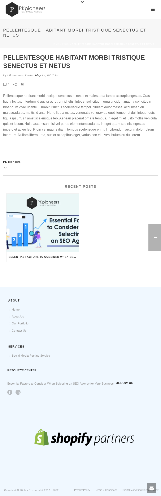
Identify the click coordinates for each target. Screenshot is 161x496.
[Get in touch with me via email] (5, 168)
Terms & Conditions (106, 490)
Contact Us (19, 330)
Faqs (65, 44)
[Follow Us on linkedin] (18, 392)
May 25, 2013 (44, 75)
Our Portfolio (20, 323)
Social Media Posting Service (31, 355)
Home (55, 44)
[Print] (24, 84)
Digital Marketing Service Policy (140, 490)
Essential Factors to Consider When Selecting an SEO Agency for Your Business (44, 256)
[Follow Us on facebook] (9, 392)
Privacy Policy (82, 490)
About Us (18, 316)
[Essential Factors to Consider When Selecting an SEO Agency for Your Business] (42, 223)
